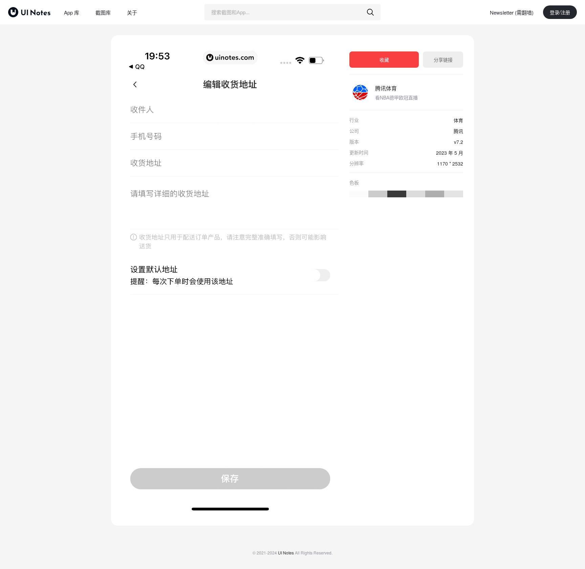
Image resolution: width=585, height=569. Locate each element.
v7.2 (458, 141)
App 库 (71, 12)
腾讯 (458, 131)
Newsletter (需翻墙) (512, 12)
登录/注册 (560, 12)
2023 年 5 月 (449, 152)
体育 (458, 120)
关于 (132, 12)
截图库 (103, 12)
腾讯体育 (386, 88)
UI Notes (286, 552)
